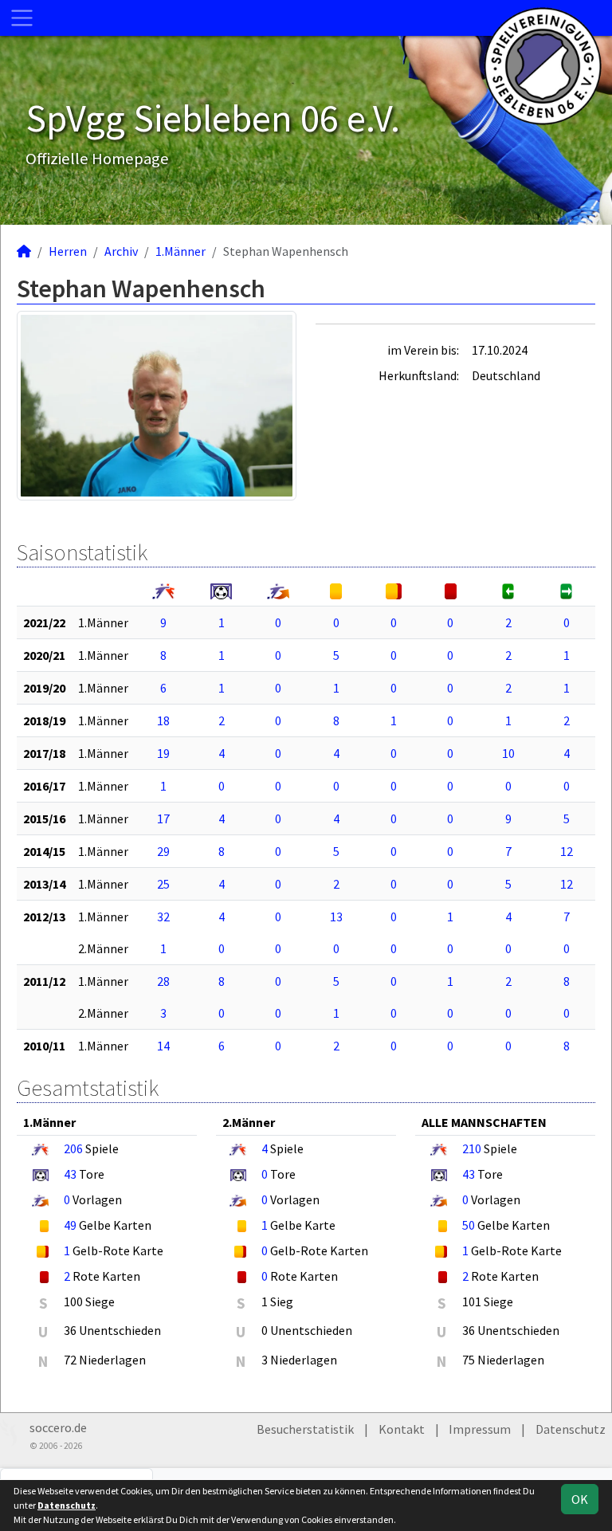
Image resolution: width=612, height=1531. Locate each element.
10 (508, 753)
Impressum (480, 1429)
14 (163, 1046)
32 (163, 916)
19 (163, 753)
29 (163, 851)
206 (73, 1148)
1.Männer (180, 251)
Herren (68, 251)
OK (579, 1499)
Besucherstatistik (305, 1429)
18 (163, 720)
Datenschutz (571, 1429)
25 (163, 884)
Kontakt (402, 1429)
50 (468, 1225)
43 (70, 1174)
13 (336, 916)
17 (163, 818)
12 (566, 851)
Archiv (121, 251)
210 (471, 1148)
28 (163, 981)
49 (70, 1225)
